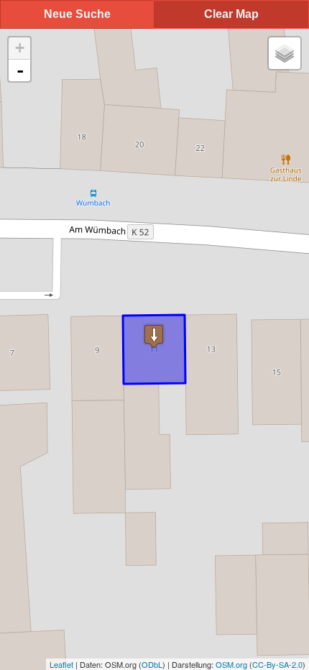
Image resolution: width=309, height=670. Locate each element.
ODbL (152, 664)
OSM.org (231, 664)
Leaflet (61, 664)
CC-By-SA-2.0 (277, 664)
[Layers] (284, 53)
